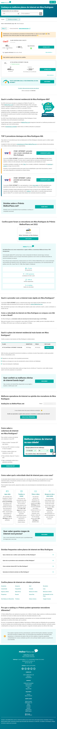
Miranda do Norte (47, 591)
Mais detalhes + (49, 52)
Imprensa (28, 676)
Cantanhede (4, 589)
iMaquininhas (28, 709)
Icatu (44, 589)
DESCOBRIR (47, 81)
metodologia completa (11, 126)
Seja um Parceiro (28, 695)
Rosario (17, 594)
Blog (28, 687)
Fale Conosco (28, 686)
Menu (51, 2)
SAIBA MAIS (44, 206)
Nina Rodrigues (20, 23)
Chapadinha (18, 589)
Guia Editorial (28, 677)
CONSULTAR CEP (10, 466)
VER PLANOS (28, 238)
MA (15, 23)
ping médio (35, 185)
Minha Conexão (28, 701)
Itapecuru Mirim (5, 591)
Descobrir (44, 534)
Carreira (28, 694)
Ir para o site (47, 69)
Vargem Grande (47, 599)
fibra (24, 164)
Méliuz (28, 704)
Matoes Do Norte (33, 591)
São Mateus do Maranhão (7, 599)
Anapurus (17, 586)
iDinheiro (28, 708)
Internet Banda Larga (9, 23)
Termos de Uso (28, 684)
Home (2, 23)
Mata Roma (18, 591)
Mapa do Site (28, 688)
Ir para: (3, 19)
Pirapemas (3, 594)
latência (29, 191)
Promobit (28, 707)
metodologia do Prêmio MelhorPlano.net (27, 144)
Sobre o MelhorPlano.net (28, 674)
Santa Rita (31, 594)
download (49, 164)
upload (5, 166)
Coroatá (31, 589)
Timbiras (17, 599)
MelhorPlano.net (9, 104)
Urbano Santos (32, 599)
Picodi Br (28, 705)
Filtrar (3, 28)
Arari (30, 586)
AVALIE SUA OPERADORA (28, 417)
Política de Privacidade (28, 683)
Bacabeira (45, 586)
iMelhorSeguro (28, 711)
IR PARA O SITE (46, 47)
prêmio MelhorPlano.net (36, 304)
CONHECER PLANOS (45, 153)
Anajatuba (3, 586)
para (22, 28)
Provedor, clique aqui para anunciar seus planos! (28, 88)
